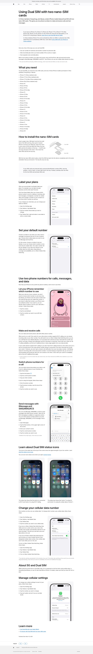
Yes (20, 643)
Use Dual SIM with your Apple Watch (29, 629)
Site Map (40, 651)
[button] (79, 4)
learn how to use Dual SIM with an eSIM (52, 35)
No (25, 643)
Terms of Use (34, 651)
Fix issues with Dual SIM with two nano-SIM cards (33, 631)
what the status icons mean (26, 452)
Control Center (47, 454)
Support (17, 647)
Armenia (78, 651)
